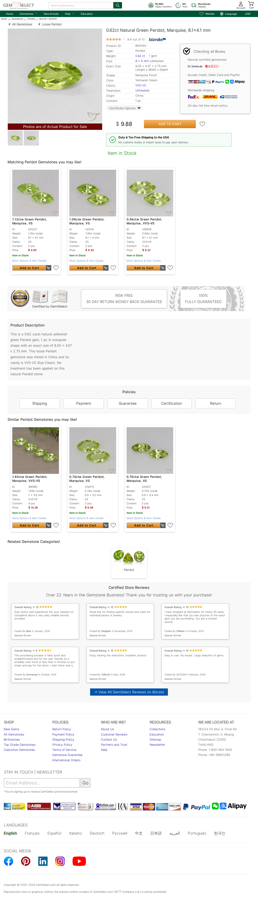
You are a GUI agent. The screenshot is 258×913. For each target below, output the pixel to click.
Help (69, 13)
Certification (171, 403)
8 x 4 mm (142, 61)
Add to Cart (170, 124)
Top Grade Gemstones (20, 744)
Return (215, 403)
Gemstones (28, 13)
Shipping (39, 403)
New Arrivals (51, 13)
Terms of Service (64, 750)
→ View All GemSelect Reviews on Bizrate (129, 692)
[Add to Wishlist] (202, 124)
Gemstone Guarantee (67, 755)
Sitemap (155, 739)
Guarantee (128, 403)
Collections (157, 729)
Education (87, 13)
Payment (83, 403)
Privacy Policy (62, 744)
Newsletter (157, 744)
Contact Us (109, 739)
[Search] (117, 5)
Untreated (142, 90)
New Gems (11, 729)
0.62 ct (140, 56)
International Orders (66, 760)
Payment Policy (63, 734)
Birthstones (12, 739)
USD (247, 13)
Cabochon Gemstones (19, 750)
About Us (107, 729)
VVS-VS (140, 85)
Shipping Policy (63, 739)
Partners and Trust (114, 744)
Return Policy (61, 729)
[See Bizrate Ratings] (157, 39)
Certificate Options (122, 108)
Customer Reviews (114, 734)
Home (9, 13)
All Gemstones (14, 734)
